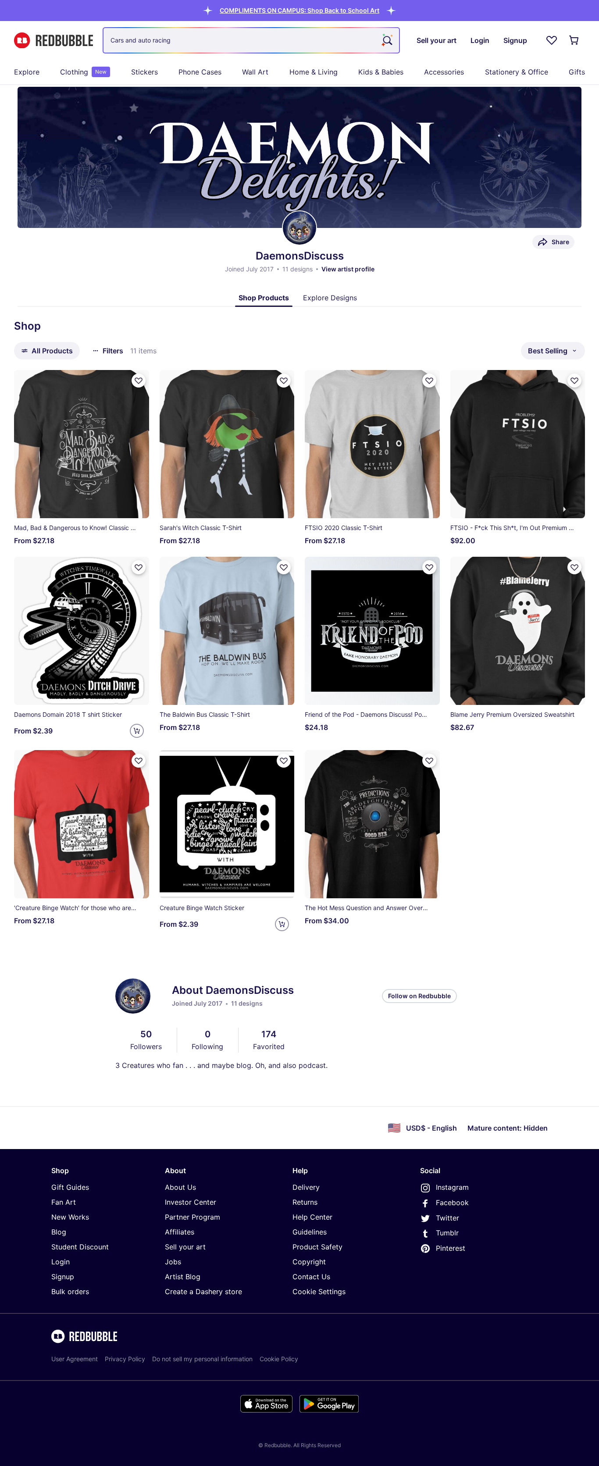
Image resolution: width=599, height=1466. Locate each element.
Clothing (83, 72)
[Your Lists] (551, 40)
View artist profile (347, 269)
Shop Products (264, 297)
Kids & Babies (380, 72)
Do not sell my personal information (202, 1359)
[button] (299, 10)
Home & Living (313, 72)
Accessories (444, 72)
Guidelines (309, 1232)
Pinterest (450, 1248)
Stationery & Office (516, 72)
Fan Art (63, 1202)
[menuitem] (26, 72)
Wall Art (255, 72)
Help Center (312, 1217)
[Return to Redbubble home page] (53, 40)
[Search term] (387, 40)
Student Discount (80, 1246)
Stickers (144, 72)
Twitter (447, 1217)
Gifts (577, 72)
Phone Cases (199, 72)
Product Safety (317, 1246)
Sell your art (185, 1246)
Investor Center (190, 1202)
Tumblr (447, 1232)
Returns (304, 1202)
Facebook (452, 1202)
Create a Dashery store (203, 1291)
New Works (70, 1217)
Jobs (173, 1261)
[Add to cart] (137, 731)
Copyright (309, 1261)
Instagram (452, 1187)
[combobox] (251, 40)
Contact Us (311, 1276)
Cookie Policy (279, 1359)
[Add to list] (139, 381)
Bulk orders (70, 1291)
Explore (26, 72)
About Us (180, 1187)
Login (60, 1261)
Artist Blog (182, 1276)
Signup (62, 1276)
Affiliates (179, 1232)
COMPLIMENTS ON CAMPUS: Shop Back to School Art (299, 10)
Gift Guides (70, 1187)
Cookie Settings (319, 1291)
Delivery (306, 1187)
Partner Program (192, 1217)
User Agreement (74, 1359)
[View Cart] (574, 40)
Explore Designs (330, 297)
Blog (58, 1232)
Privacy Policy (125, 1359)
